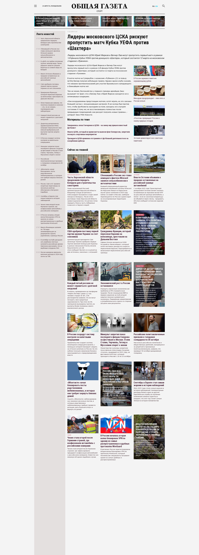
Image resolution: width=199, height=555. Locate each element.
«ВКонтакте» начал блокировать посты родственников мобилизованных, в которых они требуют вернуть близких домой (81, 389)
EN (157, 6)
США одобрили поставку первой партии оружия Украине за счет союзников (82, 234)
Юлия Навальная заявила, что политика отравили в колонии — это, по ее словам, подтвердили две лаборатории (148, 224)
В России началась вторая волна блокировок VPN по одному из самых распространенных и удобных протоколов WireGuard (115, 441)
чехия (69, 435)
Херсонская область (74, 175)
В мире (106, 368)
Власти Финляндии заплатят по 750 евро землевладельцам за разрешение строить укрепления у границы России (148, 431)
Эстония (136, 175)
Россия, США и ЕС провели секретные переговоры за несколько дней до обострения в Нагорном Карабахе (116, 378)
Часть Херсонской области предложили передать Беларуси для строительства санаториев (81, 181)
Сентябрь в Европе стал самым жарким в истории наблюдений (149, 384)
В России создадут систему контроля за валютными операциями (80, 337)
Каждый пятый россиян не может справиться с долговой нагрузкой (82, 286)
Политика (140, 215)
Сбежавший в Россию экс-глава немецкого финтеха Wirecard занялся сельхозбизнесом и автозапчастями (116, 179)
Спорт (100, 11)
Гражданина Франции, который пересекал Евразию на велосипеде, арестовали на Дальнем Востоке (116, 235)
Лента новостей (45, 34)
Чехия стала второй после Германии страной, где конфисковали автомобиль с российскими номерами (81, 441)
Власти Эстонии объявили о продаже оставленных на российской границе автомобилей (147, 181)
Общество (140, 266)
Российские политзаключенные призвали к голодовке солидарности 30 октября (149, 337)
